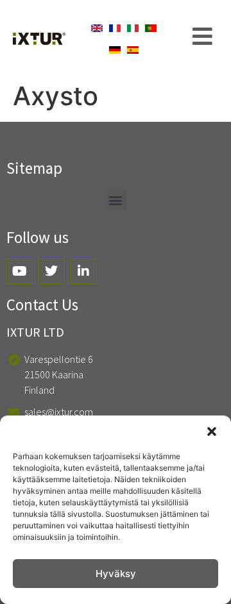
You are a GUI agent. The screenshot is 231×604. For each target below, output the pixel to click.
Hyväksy (116, 573)
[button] (211, 431)
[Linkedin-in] (83, 271)
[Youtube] (19, 271)
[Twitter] (51, 271)
